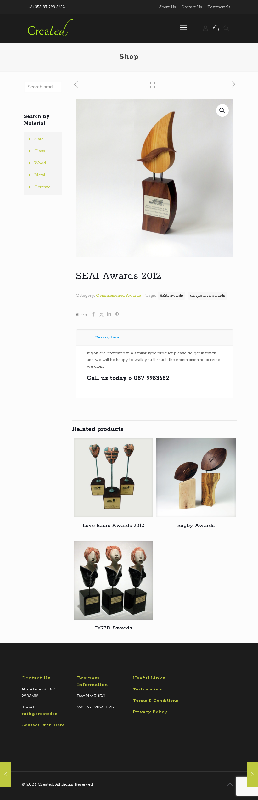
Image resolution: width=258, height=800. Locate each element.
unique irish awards (207, 295)
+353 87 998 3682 (49, 7)
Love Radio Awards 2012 (113, 525)
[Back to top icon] (230, 785)
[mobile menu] (183, 28)
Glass (39, 151)
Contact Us (191, 7)
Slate (38, 139)
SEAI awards (171, 295)
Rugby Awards (196, 525)
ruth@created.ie (39, 714)
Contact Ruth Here (42, 725)
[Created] (50, 28)
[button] (222, 110)
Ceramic (42, 187)
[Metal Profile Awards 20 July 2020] (252, 774)
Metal (39, 175)
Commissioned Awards (118, 295)
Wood (40, 163)
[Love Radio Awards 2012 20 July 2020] (5, 774)
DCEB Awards (113, 628)
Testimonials (218, 7)
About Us (167, 7)
